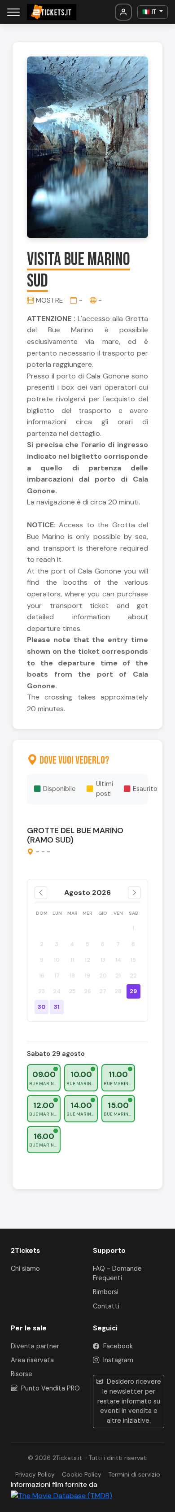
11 (72, 960)
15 (133, 960)
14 (118, 960)
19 (87, 975)
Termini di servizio (134, 1474)
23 (41, 991)
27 (102, 991)
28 (118, 991)
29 (133, 991)
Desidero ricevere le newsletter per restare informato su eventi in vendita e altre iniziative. (129, 1400)
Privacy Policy (35, 1474)
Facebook (117, 1346)
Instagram (117, 1360)
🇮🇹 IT (150, 12)
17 (57, 975)
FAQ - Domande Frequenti (117, 1273)
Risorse (21, 1374)
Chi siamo (25, 1268)
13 (103, 960)
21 (118, 975)
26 (87, 991)
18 (72, 975)
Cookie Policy (81, 1474)
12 (87, 960)
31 (57, 1007)
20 (103, 975)
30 (41, 1007)
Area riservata (32, 1360)
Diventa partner (35, 1346)
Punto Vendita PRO (49, 1388)
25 (72, 991)
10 (57, 960)
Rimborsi (105, 1292)
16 (41, 975)
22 (133, 975)
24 (57, 991)
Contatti (106, 1306)
